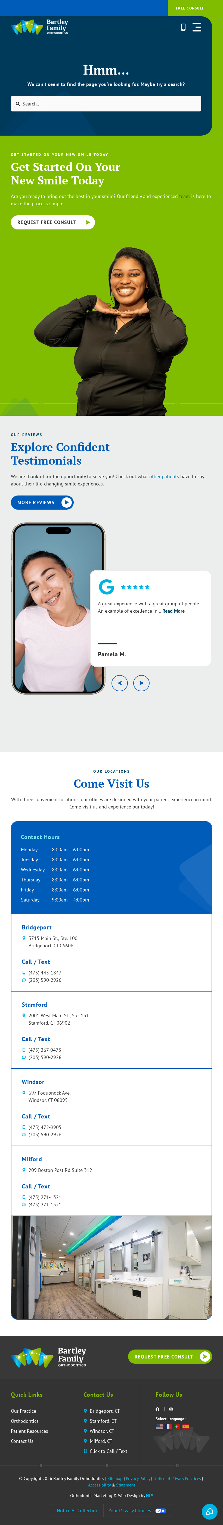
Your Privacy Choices (130, 1510)
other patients (164, 476)
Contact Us (22, 1441)
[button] (197, 27)
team (184, 196)
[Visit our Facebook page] (158, 1409)
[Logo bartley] (39, 27)
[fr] (168, 1426)
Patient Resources (29, 1431)
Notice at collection (77, 1510)
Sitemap (115, 1478)
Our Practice (23, 1411)
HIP (149, 1495)
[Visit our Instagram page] (171, 1409)
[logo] (48, 1358)
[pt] (177, 1426)
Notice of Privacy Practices (177, 1478)
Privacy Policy (138, 1478)
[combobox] (106, 103)
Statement (125, 1485)
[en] (159, 1426)
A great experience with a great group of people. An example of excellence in (149, 607)
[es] (186, 1426)
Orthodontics (25, 1421)
